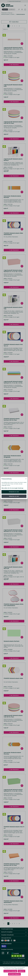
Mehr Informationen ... (19, 968)
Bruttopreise (14, 491)
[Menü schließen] (26, 479)
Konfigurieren (21, 971)
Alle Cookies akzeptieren (14, 974)
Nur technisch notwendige (10, 971)
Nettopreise (14, 496)
